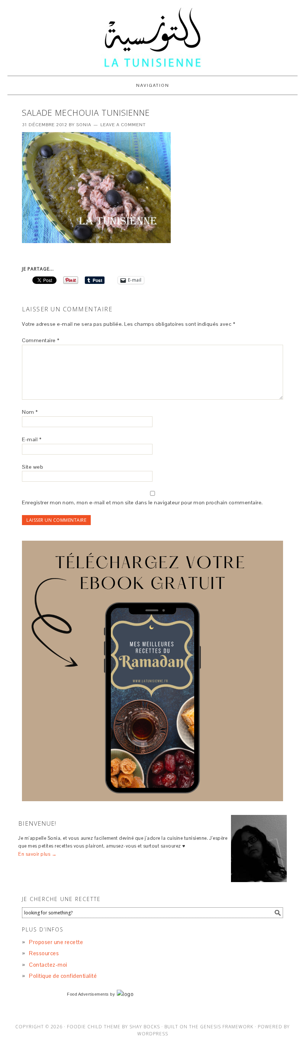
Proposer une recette (56, 942)
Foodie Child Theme (94, 1026)
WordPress (152, 1034)
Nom (30, 412)
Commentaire (41, 340)
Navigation (152, 85)
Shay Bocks (144, 1026)
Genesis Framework (226, 1026)
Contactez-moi (48, 964)
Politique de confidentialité (63, 975)
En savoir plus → (37, 854)
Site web (32, 466)
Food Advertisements (88, 994)
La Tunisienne (152, 37)
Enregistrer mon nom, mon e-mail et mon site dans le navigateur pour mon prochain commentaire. (142, 502)
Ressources (44, 953)
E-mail (31, 439)
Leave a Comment (123, 125)
